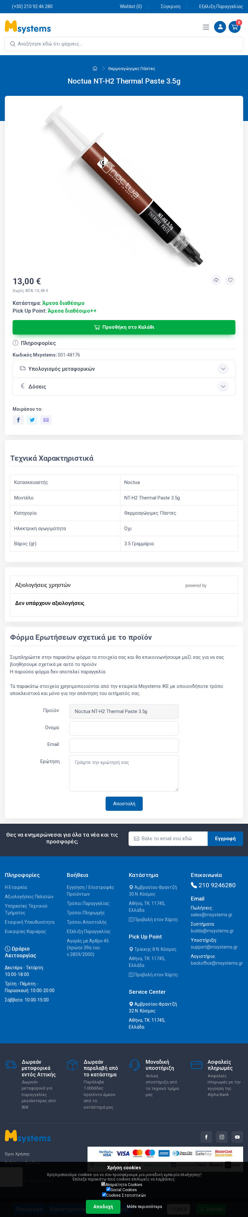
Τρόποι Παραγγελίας (88, 903)
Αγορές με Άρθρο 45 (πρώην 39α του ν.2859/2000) (88, 947)
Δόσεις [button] (37, 387)
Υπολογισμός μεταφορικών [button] (61, 369)
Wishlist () (131, 6)
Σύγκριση (171, 6)
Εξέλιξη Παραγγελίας (221, 6)
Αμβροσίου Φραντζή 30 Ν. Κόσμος (153, 891)
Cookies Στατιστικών (126, 1195)
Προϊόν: (51, 710)
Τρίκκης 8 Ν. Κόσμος (155, 949)
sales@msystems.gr (211, 914)
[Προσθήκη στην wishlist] (230, 280)
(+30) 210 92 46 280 (32, 6)
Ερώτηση (50, 761)
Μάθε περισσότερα (144, 1206)
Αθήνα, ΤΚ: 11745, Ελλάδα (147, 907)
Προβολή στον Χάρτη (155, 919)
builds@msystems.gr (212, 930)
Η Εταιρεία (16, 887)
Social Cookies (123, 1190)
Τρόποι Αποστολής (87, 922)
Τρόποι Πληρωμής (86, 912)
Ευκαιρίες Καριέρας (25, 931)
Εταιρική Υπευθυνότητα (30, 922)
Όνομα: (52, 727)
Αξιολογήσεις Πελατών (29, 896)
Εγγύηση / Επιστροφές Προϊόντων (90, 891)
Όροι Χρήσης (17, 1154)
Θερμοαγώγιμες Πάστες (131, 68)
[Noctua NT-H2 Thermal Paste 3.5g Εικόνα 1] (124, 184)
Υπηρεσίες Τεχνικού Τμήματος (26, 909)
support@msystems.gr (214, 947)
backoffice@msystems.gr (217, 963)
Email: (53, 744)
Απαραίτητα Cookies (123, 1184)
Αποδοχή (103, 1206)
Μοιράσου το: (28, 409)
